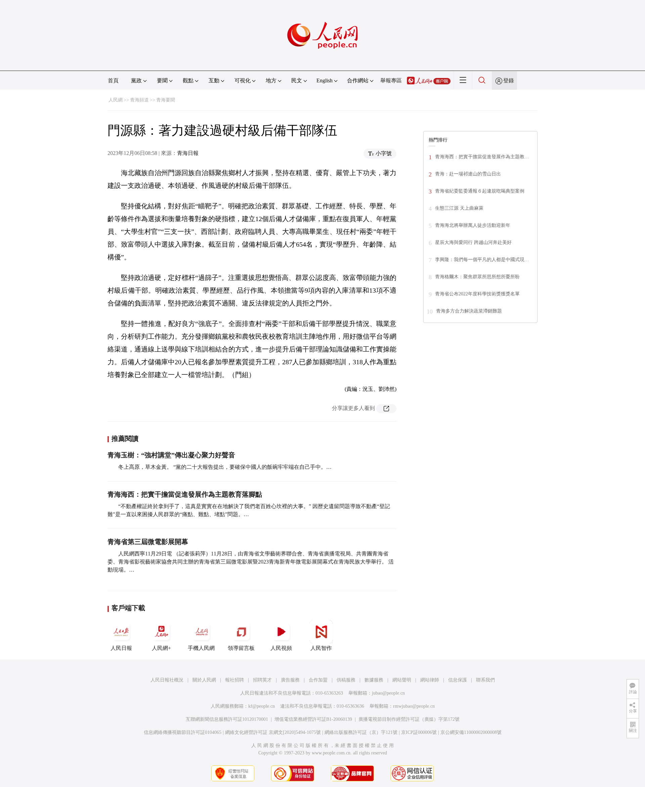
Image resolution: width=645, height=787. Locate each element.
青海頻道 (139, 99)
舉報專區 (391, 80)
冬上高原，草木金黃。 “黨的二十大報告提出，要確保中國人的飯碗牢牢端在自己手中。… (225, 467)
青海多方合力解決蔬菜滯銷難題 (469, 311)
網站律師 (429, 679)
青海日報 (188, 153)
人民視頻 (281, 648)
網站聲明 (401, 679)
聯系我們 (485, 679)
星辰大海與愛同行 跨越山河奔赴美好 (473, 242)
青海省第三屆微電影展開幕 (148, 541)
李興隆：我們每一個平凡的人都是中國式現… (482, 259)
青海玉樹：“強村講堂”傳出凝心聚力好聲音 (171, 455)
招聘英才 (262, 679)
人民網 (116, 99)
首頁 (113, 80)
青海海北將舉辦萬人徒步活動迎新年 (472, 225)
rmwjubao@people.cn (414, 706)
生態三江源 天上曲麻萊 (459, 208)
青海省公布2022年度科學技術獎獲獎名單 (477, 293)
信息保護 (457, 679)
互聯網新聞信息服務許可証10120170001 (227, 719)
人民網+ (161, 648)
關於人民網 (204, 679)
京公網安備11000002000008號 (471, 732)
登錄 (508, 80)
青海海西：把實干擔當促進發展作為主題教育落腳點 (185, 494)
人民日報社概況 (166, 679)
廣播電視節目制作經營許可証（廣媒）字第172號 (409, 719)
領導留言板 (241, 648)
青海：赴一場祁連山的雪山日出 (468, 173)
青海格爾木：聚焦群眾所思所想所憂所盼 (477, 276)
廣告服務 (290, 679)
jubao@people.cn (388, 693)
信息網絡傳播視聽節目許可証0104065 (182, 732)
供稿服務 (346, 679)
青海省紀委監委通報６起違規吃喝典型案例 (479, 191)
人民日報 (121, 648)
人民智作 (321, 648)
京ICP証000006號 (419, 732)
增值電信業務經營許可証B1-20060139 (313, 719)
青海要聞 (165, 99)
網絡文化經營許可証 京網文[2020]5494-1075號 (273, 732)
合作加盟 (318, 679)
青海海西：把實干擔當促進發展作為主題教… (482, 156)
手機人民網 (201, 648)
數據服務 (373, 679)
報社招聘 (234, 679)
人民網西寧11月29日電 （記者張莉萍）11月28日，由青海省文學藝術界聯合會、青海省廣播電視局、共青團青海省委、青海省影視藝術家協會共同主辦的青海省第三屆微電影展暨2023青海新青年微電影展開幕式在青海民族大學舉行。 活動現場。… (251, 562)
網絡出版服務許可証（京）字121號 (361, 732)
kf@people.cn (261, 706)
